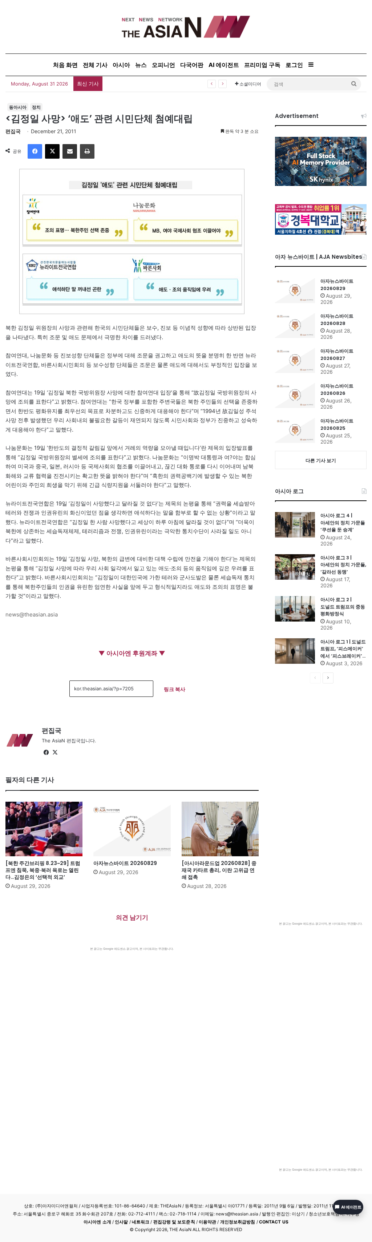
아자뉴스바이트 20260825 (336, 424)
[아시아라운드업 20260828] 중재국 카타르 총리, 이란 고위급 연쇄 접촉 (219, 870)
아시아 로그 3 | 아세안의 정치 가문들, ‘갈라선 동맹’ (343, 564)
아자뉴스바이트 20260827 (336, 355)
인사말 (121, 1222)
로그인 (294, 64)
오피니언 (163, 64)
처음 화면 (65, 64)
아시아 (121, 64)
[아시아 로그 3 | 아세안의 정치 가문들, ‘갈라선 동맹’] (295, 567)
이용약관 (207, 1222)
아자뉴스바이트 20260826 (336, 389)
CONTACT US (273, 1222)
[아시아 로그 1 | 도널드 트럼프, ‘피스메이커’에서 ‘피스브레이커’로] (295, 651)
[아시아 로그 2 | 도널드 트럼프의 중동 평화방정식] (295, 609)
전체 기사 (95, 64)
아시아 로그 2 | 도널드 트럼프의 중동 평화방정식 (342, 606)
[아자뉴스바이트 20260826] (295, 395)
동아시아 (18, 107)
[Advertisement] (132, 1005)
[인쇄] (87, 151)
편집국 (13, 131)
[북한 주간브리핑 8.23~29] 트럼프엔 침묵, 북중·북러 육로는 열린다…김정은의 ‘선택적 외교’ (42, 870)
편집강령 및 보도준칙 (174, 1222)
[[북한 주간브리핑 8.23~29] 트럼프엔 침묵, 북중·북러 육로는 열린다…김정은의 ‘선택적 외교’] (43, 829)
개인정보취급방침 (237, 1222)
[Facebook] (35, 151)
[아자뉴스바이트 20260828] (295, 325)
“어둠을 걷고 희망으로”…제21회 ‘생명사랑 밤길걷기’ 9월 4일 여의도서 (185, 83)
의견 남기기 (132, 917)
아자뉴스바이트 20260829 (125, 863)
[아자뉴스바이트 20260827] (295, 360)
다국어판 (191, 64)
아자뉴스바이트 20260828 (336, 320)
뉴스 (141, 64)
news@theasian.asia (31, 614)
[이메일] (69, 151)
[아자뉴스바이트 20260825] (295, 430)
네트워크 (140, 1222)
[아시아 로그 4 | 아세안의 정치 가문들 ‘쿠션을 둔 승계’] (295, 524)
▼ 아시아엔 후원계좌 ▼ (131, 653)
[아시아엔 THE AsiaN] (186, 27)
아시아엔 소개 (97, 1222)
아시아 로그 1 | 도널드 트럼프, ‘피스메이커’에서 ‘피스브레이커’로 (343, 649)
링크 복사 (174, 689)
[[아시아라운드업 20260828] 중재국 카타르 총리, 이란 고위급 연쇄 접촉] (220, 829)
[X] (52, 151)
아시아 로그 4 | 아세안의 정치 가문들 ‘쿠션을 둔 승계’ (342, 522)
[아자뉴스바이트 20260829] (131, 829)
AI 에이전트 (224, 64)
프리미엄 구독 (262, 64)
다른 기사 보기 (321, 460)
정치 (36, 107)
